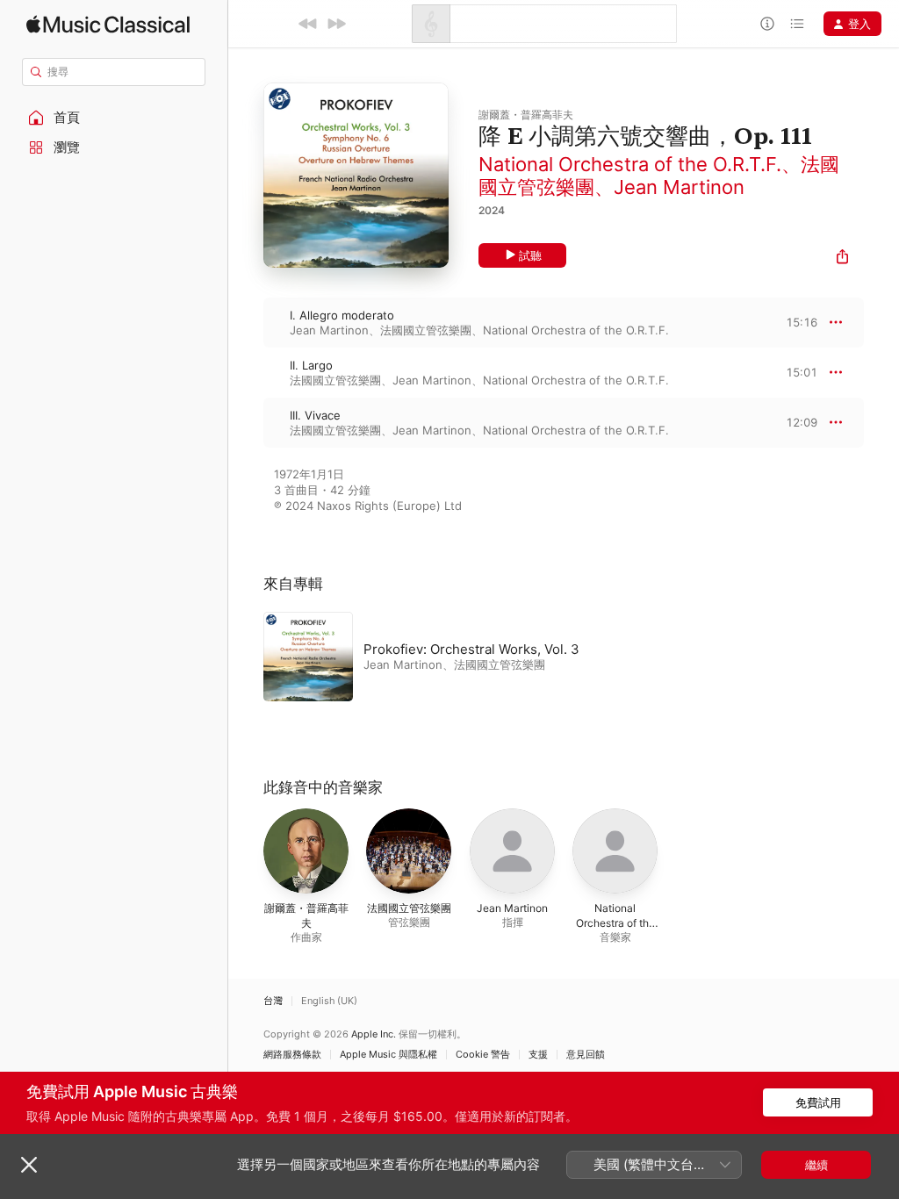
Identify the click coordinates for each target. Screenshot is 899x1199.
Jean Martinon (679, 187)
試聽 (530, 255)
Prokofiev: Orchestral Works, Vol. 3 (471, 649)
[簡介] (767, 23)
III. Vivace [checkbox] (315, 415)
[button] (114, 117)
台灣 (273, 1001)
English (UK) (329, 1001)
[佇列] (797, 23)
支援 (538, 1054)
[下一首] (336, 24)
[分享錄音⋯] (842, 258)
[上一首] (308, 24)
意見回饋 (585, 1054)
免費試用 (818, 1102)
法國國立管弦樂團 (425, 330)
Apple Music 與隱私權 (388, 1054)
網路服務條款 (292, 1054)
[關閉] (29, 1165)
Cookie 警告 (483, 1054)
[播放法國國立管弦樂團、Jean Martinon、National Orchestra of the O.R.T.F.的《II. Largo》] (246, 372)
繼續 (816, 1165)
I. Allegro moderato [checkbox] (342, 315)
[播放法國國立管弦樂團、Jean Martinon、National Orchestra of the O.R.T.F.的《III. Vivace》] (246, 422)
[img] (108, 24)
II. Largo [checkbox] (311, 365)
